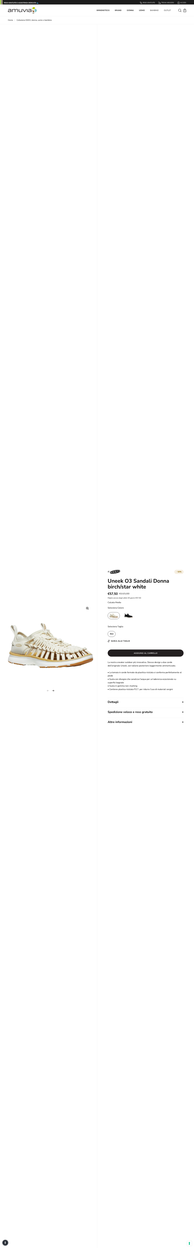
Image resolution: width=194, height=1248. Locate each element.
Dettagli (113, 702)
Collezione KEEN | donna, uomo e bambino (34, 20)
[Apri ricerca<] (180, 10)
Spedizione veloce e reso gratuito (130, 712)
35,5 (111, 634)
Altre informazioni (120, 722)
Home (10, 20)
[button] (5, 1243)
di (109, 571)
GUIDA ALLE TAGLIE (120, 641)
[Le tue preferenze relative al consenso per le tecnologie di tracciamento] (189, 1243)
